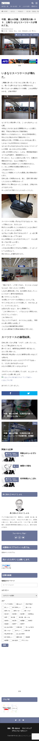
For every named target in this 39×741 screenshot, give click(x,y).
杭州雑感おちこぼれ (28, 478)
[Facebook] (11, 393)
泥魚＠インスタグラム (8, 552)
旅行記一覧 (5, 6)
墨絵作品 (34, 6)
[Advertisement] (19, 670)
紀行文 (13, 11)
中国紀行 (20, 11)
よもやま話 (26, 6)
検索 (4, 645)
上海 (29, 31)
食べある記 (13, 6)
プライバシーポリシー (19, 731)
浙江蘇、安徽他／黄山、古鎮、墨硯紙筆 (15, 31)
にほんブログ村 (7, 380)
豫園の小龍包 (25, 466)
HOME (5, 11)
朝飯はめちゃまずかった (28, 454)
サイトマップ (27, 728)
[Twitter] (29, 393)
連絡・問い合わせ (13, 728)
